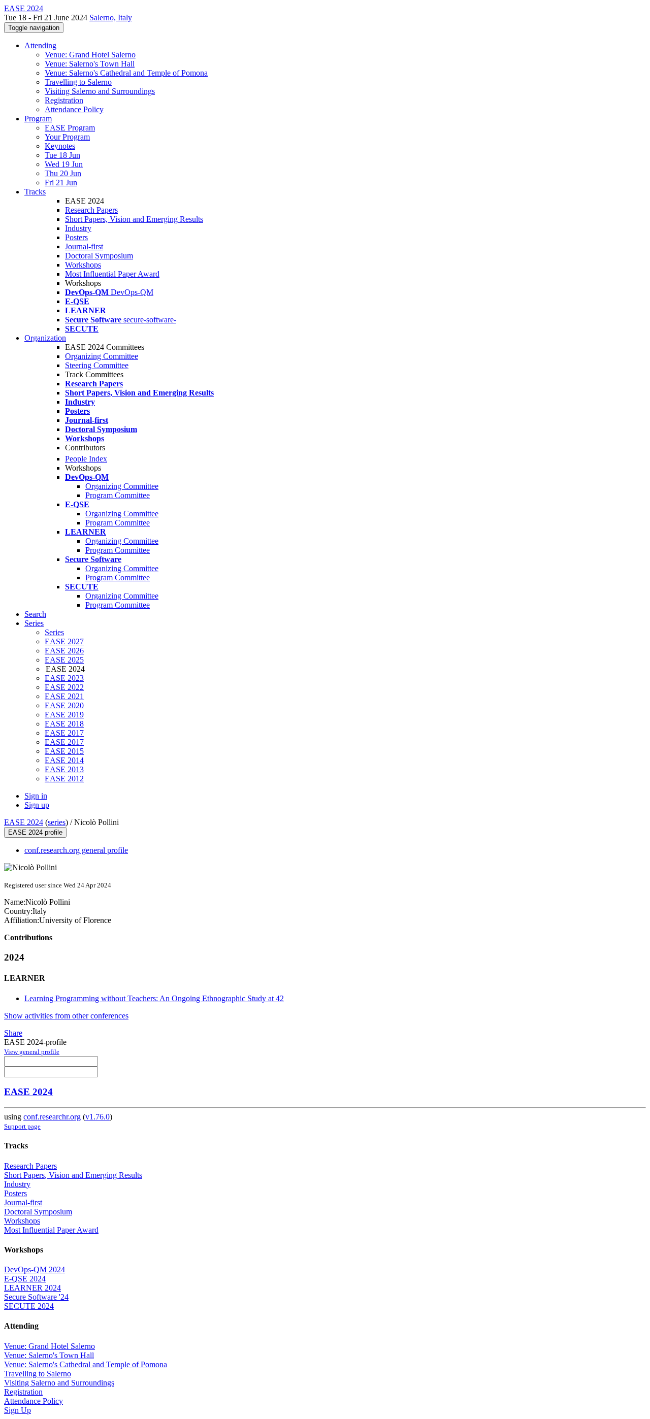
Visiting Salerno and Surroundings (100, 91)
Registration (64, 100)
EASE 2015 (64, 751)
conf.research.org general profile (76, 850)
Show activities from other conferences (66, 1015)
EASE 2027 (64, 641)
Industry (78, 228)
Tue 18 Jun (62, 155)
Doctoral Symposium (99, 255)
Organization (45, 338)
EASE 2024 (23, 822)
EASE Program (70, 127)
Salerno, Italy (110, 17)
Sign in (35, 795)
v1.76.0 (97, 1116)
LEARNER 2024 (32, 1287)
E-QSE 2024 (25, 1278)
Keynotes (60, 146)
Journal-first (84, 246)
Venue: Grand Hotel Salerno (90, 54)
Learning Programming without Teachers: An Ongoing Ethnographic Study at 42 (154, 998)
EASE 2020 (64, 705)
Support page (22, 1126)
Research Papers (91, 210)
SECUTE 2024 (29, 1306)
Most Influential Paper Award (112, 274)
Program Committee (117, 495)
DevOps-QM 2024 (34, 1269)
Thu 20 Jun (63, 173)
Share (13, 1033)
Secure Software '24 (36, 1297)
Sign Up (17, 1410)
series (57, 822)
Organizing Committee (101, 356)
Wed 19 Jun (64, 164)
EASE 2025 (64, 659)
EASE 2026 (64, 650)
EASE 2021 (64, 696)
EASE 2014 (64, 760)
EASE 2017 (64, 733)
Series (54, 632)
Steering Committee (96, 365)
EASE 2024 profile (35, 832)
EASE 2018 (64, 723)
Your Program (67, 137)
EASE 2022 (64, 687)
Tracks (35, 191)
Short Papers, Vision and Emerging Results (134, 219)
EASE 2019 (64, 714)
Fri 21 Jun (61, 182)
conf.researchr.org (52, 1116)
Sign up (36, 805)
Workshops (83, 264)
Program (38, 118)
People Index (86, 458)
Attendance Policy (74, 109)
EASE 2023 (64, 678)
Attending (40, 45)
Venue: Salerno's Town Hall (90, 63)
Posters (76, 237)
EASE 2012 (64, 778)
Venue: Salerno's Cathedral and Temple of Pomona (126, 73)
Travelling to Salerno (78, 82)
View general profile (31, 1051)
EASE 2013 (64, 769)
